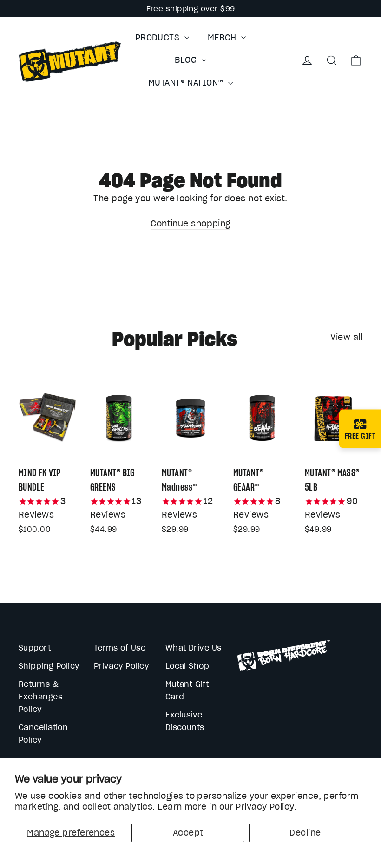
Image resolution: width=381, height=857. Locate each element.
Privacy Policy (121, 666)
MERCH (223, 37)
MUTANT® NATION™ (187, 82)
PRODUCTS (158, 37)
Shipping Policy (49, 666)
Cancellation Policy (43, 733)
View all (346, 337)
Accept (188, 832)
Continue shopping (190, 223)
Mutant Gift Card (187, 690)
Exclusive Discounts (184, 721)
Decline (305, 832)
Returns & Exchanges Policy (40, 696)
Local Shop (187, 666)
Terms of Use (119, 648)
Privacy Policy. (266, 806)
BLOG (187, 59)
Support (35, 648)
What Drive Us (193, 648)
